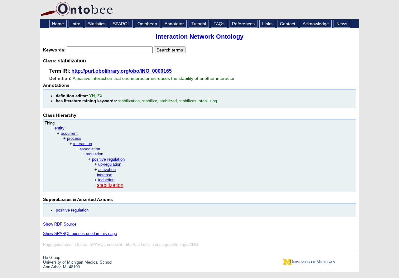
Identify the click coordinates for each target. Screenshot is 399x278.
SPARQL (121, 23)
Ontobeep (147, 23)
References (243, 23)
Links (267, 23)
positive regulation (108, 159)
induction (106, 180)
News (341, 23)
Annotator (174, 23)
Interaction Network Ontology (199, 36)
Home (58, 23)
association (89, 149)
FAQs (219, 23)
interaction (82, 143)
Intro (75, 23)
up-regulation (109, 164)
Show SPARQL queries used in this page (80, 233)
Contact (287, 23)
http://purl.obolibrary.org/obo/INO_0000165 (121, 71)
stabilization (110, 185)
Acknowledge (316, 23)
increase (104, 175)
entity (60, 128)
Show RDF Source (59, 224)
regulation (94, 154)
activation (107, 169)
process (74, 138)
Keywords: (55, 49)
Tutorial (198, 23)
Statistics (96, 23)
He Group (51, 257)
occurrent (69, 133)
